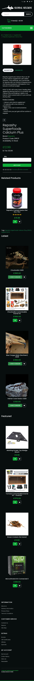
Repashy (11, 136)
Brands (3, 637)
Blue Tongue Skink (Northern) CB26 (17, 356)
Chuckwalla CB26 (17, 270)
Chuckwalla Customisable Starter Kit (17, 313)
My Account (4, 654)
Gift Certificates (6, 640)
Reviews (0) (19, 70)
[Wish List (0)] (27, 1)
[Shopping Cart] (29, 1)
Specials (3, 644)
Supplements (17, 35)
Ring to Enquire (15, 277)
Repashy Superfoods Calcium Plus (12, 37)
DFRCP (29, 230)
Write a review (23, 169)
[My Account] (25, 1)
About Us (4, 606)
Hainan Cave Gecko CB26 (17, 399)
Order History (5, 656)
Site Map (4, 628)
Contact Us (4, 623)
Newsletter (4, 661)
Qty (5, 156)
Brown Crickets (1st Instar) (17, 537)
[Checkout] (31, 1)
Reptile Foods (8, 35)
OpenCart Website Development (9, 670)
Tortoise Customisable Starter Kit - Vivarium (17, 494)
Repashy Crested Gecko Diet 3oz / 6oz (17, 211)
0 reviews (15, 169)
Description (8, 70)
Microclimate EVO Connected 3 (17, 579)
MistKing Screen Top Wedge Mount (17, 451)
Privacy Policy (5, 611)
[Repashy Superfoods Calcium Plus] (17, 54)
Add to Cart (17, 165)
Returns (3, 625)
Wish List (3, 659)
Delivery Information (7, 608)
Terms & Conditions (7, 613)
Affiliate (3, 642)
